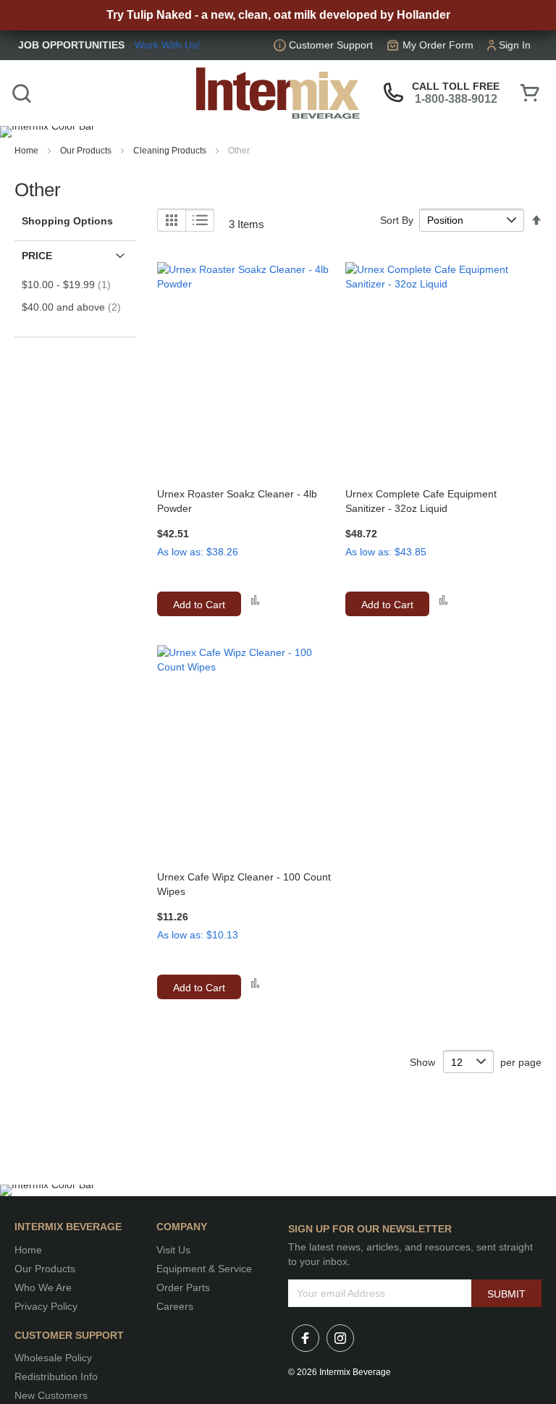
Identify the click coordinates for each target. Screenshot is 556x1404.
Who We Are (43, 1287)
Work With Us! (167, 45)
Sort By (396, 220)
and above (76, 307)
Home (27, 151)
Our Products (87, 151)
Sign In (515, 45)
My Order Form (438, 45)
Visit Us (173, 1250)
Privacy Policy (45, 1306)
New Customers (51, 1395)
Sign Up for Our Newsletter (370, 1229)
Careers (174, 1306)
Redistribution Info (56, 1376)
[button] (255, 600)
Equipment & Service (204, 1268)
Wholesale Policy (53, 1357)
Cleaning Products (170, 151)
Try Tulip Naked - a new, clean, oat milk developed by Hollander (278, 15)
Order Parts (183, 1287)
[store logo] (278, 93)
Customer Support (331, 45)
